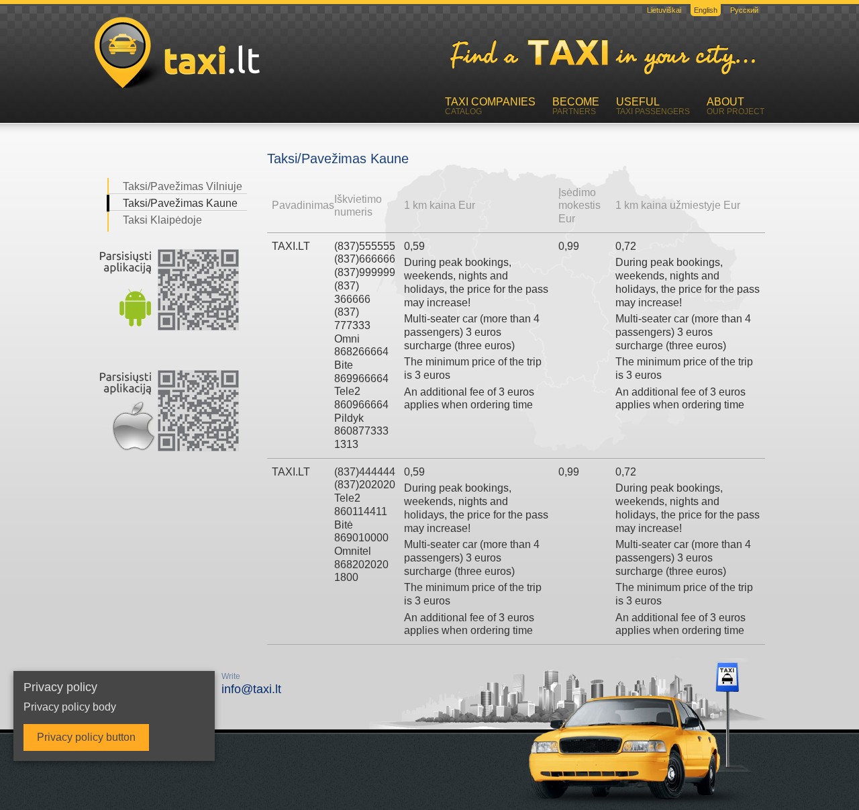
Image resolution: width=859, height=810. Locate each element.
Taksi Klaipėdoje (162, 220)
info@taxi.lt (251, 684)
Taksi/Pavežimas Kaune (180, 203)
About (735, 106)
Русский (744, 10)
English (705, 10)
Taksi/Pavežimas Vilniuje (182, 186)
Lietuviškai (664, 10)
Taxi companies (490, 106)
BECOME (575, 106)
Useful (653, 106)
